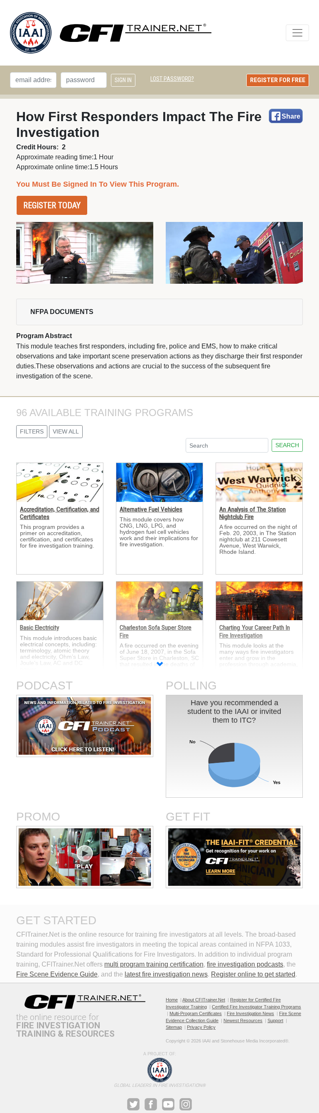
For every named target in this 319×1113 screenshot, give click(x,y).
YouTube (168, 1104)
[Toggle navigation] (297, 32)
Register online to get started (253, 974)
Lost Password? (172, 78)
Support (275, 1020)
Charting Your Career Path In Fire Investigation (254, 631)
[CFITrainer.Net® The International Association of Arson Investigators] (110, 33)
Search (287, 445)
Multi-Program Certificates (195, 1013)
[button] (159, 665)
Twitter (133, 1104)
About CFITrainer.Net (203, 999)
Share (291, 116)
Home (172, 999)
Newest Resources (243, 1020)
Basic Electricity (39, 627)
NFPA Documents (61, 311)
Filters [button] (32, 431)
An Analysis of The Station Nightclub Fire (252, 513)
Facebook (151, 1104)
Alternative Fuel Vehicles (151, 509)
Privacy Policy (201, 1027)
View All (66, 431)
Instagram (185, 1104)
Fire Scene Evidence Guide (57, 974)
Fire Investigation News (250, 1013)
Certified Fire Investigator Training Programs (256, 1006)
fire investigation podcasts (245, 964)
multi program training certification (154, 964)
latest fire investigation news (166, 974)
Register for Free (277, 80)
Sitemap (174, 1027)
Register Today (52, 205)
